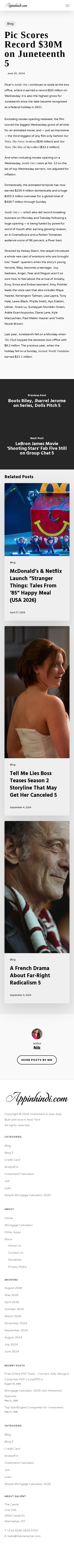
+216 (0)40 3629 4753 (22, 1530)
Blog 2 (8, 1153)
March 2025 (12, 1316)
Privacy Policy (17, 1267)
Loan (7, 1188)
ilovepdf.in (11, 1167)
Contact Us (15, 1253)
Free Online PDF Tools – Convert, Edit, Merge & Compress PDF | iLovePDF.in (36, 1376)
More (8, 1239)
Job (7, 1181)
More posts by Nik (36, 1060)
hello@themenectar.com (24, 1536)
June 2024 (11, 1351)
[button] (68, 5)
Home (8, 1218)
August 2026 (13, 1288)
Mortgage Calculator (18, 1225)
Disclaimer (15, 1260)
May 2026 (11, 1295)
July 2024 (11, 1344)
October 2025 (14, 1309)
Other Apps (12, 1232)
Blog (10, 24)
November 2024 (15, 1323)
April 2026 (11, 1302)
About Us (14, 1245)
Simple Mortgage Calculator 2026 (27, 1195)
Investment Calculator (19, 1174)
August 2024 (13, 1337)
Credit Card (12, 1160)
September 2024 (16, 1330)
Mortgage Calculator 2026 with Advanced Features (33, 1393)
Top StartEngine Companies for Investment (33, 1407)
